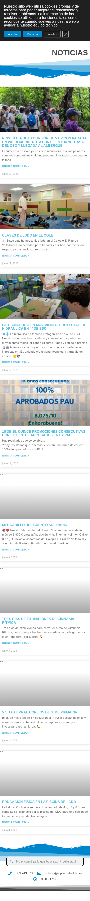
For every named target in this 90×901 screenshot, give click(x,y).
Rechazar (32, 34)
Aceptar (12, 34)
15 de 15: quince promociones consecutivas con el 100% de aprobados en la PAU (43, 433)
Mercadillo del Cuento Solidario (34, 525)
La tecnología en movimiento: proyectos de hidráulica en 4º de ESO (44, 327)
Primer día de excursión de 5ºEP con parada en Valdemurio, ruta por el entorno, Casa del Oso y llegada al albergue (44, 141)
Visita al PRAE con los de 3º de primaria (39, 712)
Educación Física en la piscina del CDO (39, 802)
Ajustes (52, 34)
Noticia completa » (15, 166)
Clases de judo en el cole (27, 235)
